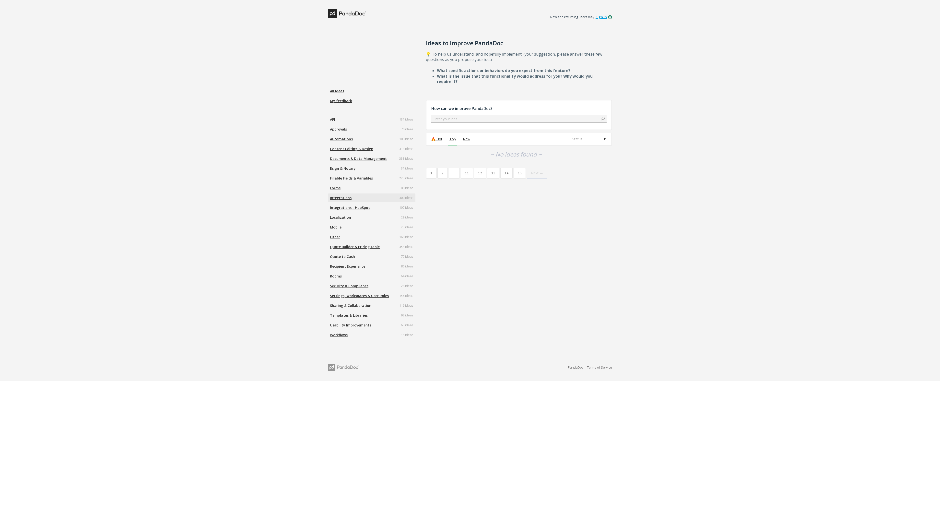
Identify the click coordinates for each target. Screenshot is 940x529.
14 (506, 173)
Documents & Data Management (358, 158)
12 (480, 173)
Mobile (335, 227)
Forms (335, 188)
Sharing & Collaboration (350, 305)
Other (335, 237)
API (332, 119)
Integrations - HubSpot (350, 207)
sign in (601, 17)
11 (467, 173)
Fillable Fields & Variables (351, 178)
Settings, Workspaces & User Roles (359, 295)
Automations (341, 139)
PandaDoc (575, 367)
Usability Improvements (350, 325)
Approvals (338, 129)
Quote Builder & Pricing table (355, 246)
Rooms (336, 276)
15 (520, 173)
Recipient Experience (347, 266)
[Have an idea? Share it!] (347, 13)
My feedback (341, 100)
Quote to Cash (342, 256)
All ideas (337, 91)
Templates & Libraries (349, 315)
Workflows (339, 335)
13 (493, 173)
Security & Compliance (349, 286)
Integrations (341, 197)
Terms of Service (599, 367)
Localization (340, 217)
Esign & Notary (343, 168)
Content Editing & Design (351, 148)
